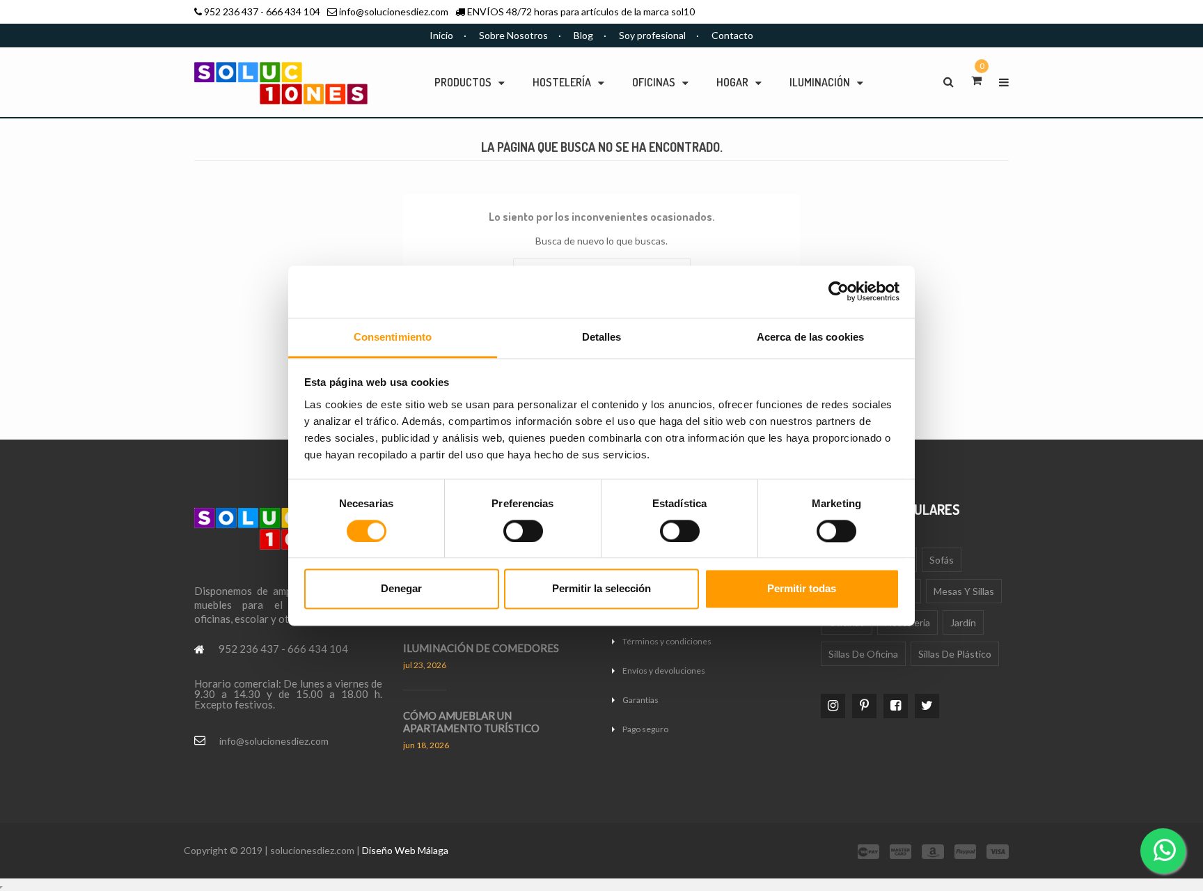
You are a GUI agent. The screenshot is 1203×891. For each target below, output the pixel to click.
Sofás (941, 560)
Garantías (640, 700)
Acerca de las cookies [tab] (810, 337)
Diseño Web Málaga (405, 850)
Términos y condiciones (666, 641)
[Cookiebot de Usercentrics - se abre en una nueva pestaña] (838, 291)
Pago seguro (645, 729)
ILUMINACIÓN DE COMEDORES (481, 648)
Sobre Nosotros (513, 35)
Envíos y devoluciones (663, 670)
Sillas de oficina (863, 654)
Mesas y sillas (964, 591)
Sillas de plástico (954, 654)
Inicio (441, 35)
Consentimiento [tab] (393, 337)
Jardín (963, 622)
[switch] (523, 531)
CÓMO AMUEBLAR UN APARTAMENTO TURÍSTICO (471, 721)
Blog (583, 35)
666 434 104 (293, 11)
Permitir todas (801, 589)
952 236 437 (231, 11)
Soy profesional (652, 35)
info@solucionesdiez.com (393, 11)
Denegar (401, 589)
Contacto (732, 35)
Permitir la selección (601, 589)
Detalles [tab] (602, 337)
